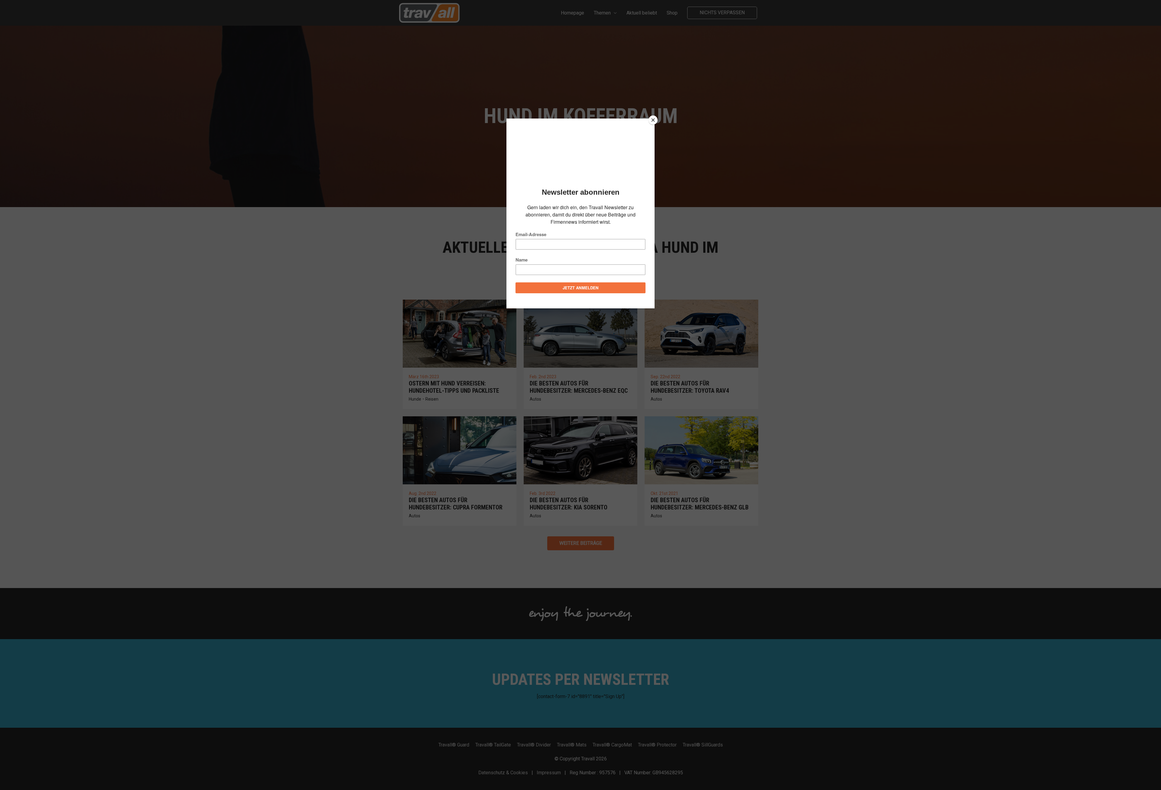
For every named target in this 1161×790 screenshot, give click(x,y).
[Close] (653, 120)
